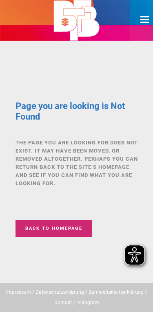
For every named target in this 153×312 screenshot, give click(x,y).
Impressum (18, 292)
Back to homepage (53, 228)
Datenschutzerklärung (59, 292)
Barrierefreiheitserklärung (116, 292)
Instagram (87, 302)
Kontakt (63, 302)
